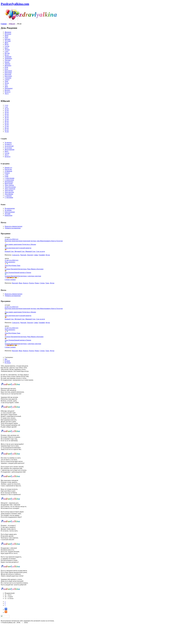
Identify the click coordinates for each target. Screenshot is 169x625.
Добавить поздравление (13, 228)
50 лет (7, 124)
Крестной (8, 74)
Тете (6, 85)
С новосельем (9, 180)
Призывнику (9, 181)
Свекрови (8, 78)
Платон (31, 283)
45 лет (7, 123)
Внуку (7, 55)
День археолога (10, 262)
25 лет (7, 116)
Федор (48, 255)
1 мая (6, 174)
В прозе (7, 361)
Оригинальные (10, 212)
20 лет (7, 114)
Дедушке (8, 41)
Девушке (8, 60)
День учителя (9, 185)
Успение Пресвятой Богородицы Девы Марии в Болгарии (24, 269)
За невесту (8, 144)
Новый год (8, 167)
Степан (42, 283)
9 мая (6, 176)
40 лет (7, 121)
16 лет (7, 110)
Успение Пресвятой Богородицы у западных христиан (23, 276)
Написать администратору (13, 226)
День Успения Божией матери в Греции (18, 272)
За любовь (8, 210)
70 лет (7, 131)
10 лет (7, 109)
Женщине (8, 32)
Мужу (7, 44)
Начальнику (9, 88)
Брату (7, 48)
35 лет (7, 119)
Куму (6, 69)
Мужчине (8, 34)
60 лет (7, 128)
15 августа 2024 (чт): (11, 260)
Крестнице (8, 71)
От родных (8, 148)
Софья (36, 255)
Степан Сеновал (10, 279)
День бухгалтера (10, 187)
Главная (4, 24)
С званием (8, 195)
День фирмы (9, 194)
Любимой (8, 56)
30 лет (7, 117)
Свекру (7, 79)
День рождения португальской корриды (18, 248)
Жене (6, 42)
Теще (6, 81)
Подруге (7, 92)
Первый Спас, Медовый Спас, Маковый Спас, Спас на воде (25, 251)
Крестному (8, 76)
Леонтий (30, 255)
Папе (6, 37)
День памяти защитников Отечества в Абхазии (20, 244)
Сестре (7, 46)
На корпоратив (10, 208)
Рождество (8, 169)
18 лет (7, 112)
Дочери (7, 49)
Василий (15, 283)
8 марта (7, 173)
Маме (6, 35)
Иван (20, 283)
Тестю (7, 83)
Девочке (7, 64)
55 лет (7, 126)
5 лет (6, 107)
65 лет (7, 130)
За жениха (8, 142)
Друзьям (7, 213)
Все (6, 359)
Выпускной (9, 183)
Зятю (6, 86)
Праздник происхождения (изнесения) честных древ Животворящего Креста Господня (34, 241)
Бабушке (7, 39)
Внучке (7, 53)
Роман (37, 283)
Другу (7, 93)
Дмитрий (23, 255)
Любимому (8, 58)
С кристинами (9, 178)
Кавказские (8, 215)
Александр (15, 255)
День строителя (10, 188)
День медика (9, 190)
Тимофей (42, 255)
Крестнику (8, 72)
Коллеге (7, 90)
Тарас (47, 283)
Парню (7, 62)
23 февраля (8, 171)
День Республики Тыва (12, 265)
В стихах (8, 362)
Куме (6, 67)
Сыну (7, 51)
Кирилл (25, 283)
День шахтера (9, 192)
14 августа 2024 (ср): (11, 239)
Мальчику (8, 65)
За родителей (9, 146)
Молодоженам (9, 149)
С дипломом (9, 197)
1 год (6, 105)
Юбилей (12, 24)
